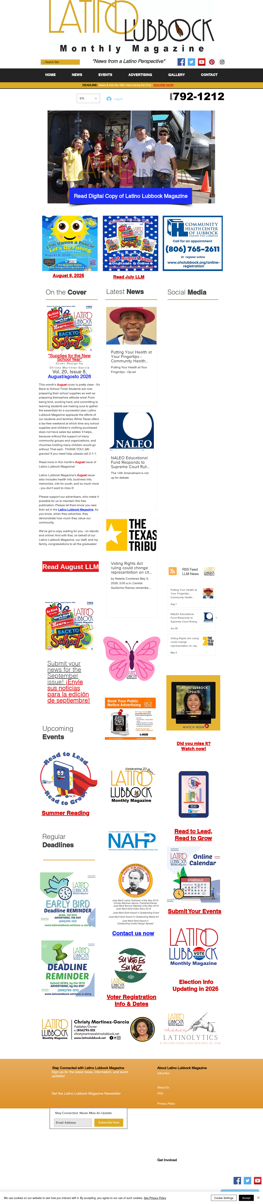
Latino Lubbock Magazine (75, 509)
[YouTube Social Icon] (201, 62)
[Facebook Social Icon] (181, 62)
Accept (246, 1198)
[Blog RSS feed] (173, 571)
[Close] (258, 1198)
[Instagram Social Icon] (222, 62)
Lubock (170, 1175)
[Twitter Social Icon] (191, 62)
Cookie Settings (223, 1198)
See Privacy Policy (155, 1198)
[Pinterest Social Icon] (212, 62)
